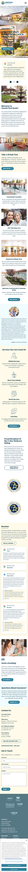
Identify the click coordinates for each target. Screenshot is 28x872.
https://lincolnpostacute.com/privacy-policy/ (13, 858)
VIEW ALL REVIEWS (8, 543)
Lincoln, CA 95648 (5, 825)
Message (3, 770)
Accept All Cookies (14, 869)
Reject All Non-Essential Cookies (14, 865)
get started (6, 679)
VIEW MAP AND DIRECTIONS (10, 741)
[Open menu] (26, 3)
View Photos (13, 299)
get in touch (7, 49)
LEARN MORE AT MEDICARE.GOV (14, 467)
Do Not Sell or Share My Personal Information (14, 861)
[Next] (17, 82)
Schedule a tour (8, 53)
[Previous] (11, 82)
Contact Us (13, 702)
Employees (16, 838)
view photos (6, 168)
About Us (3, 838)
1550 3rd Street (5, 823)
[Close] (26, 840)
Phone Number (5, 764)
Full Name (4, 757)
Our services (13, 426)
